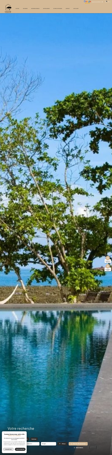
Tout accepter (20, 449)
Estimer (34, 439)
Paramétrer (8, 449)
